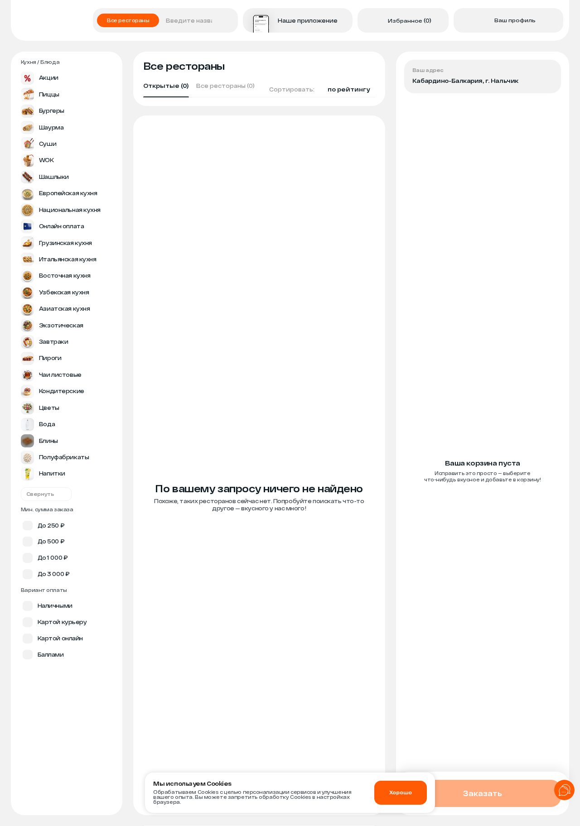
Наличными (55, 605)
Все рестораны (128, 20)
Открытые (166, 85)
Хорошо (400, 792)
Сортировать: (319, 89)
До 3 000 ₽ (54, 573)
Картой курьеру (62, 621)
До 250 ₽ (51, 525)
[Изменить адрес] (547, 73)
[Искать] (228, 20)
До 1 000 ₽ (53, 557)
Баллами (51, 654)
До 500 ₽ (51, 541)
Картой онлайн (60, 638)
